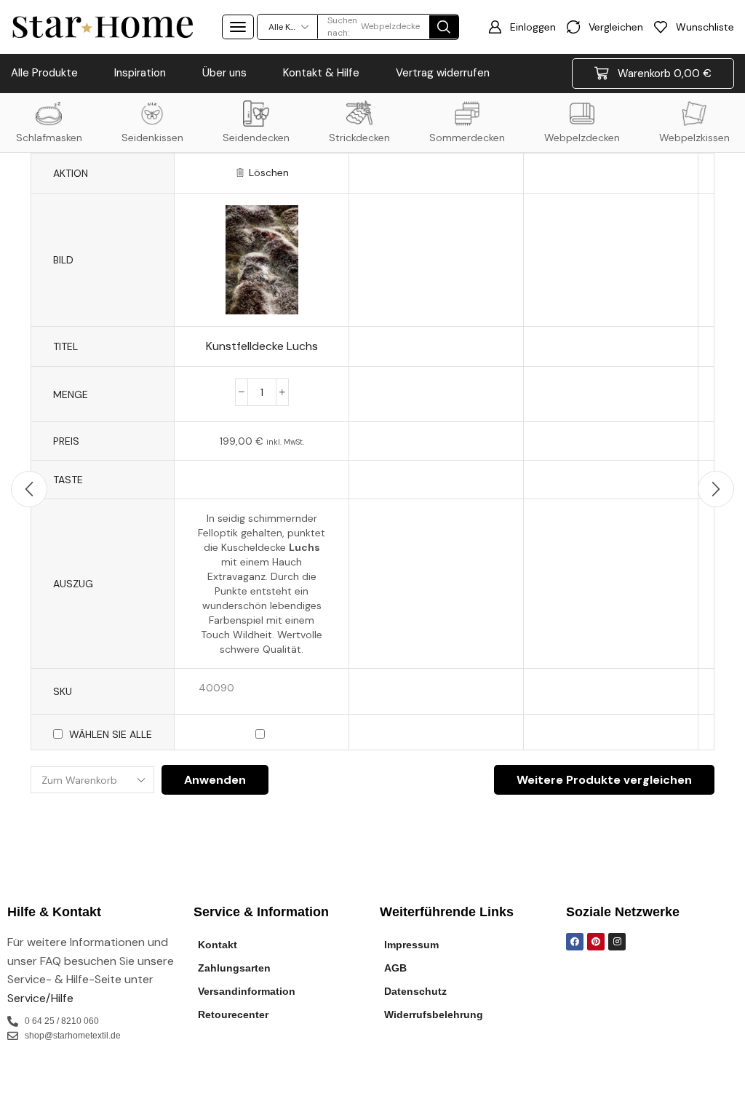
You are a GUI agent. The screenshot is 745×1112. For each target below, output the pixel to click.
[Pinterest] (596, 941)
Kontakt (217, 944)
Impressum (411, 944)
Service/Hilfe (40, 998)
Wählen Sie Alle (110, 734)
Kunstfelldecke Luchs (262, 346)
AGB (395, 968)
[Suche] (443, 27)
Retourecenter (233, 1014)
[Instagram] (617, 941)
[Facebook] (574, 941)
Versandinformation (246, 991)
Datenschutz (415, 991)
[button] (238, 27)
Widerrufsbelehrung (433, 1014)
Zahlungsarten (234, 968)
